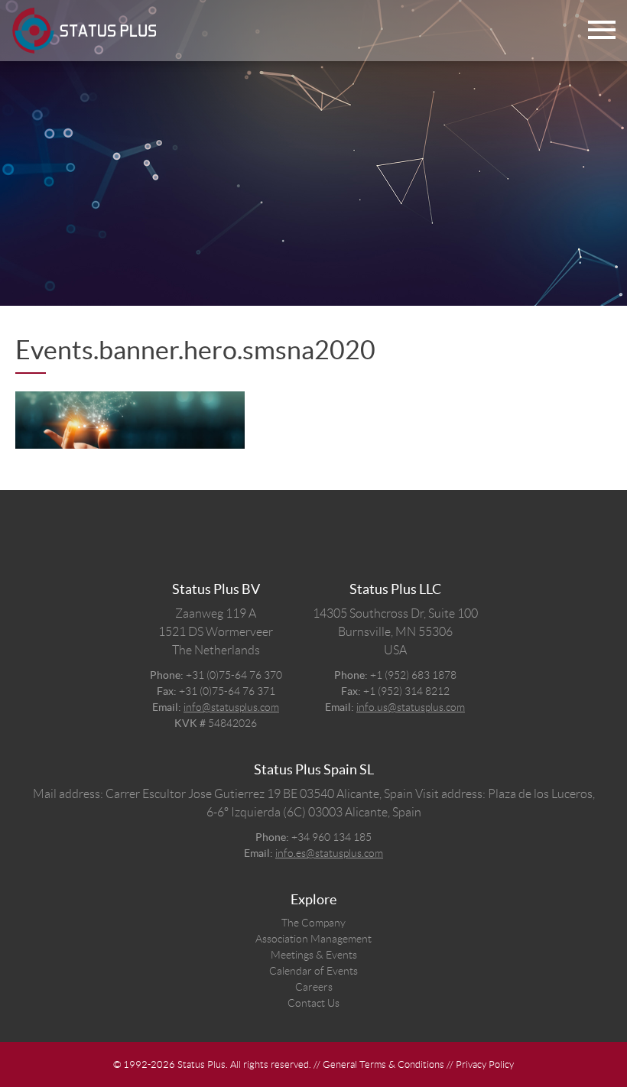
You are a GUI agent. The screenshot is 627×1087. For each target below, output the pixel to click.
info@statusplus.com (231, 707)
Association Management (313, 939)
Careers (314, 987)
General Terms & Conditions (383, 1064)
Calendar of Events (313, 971)
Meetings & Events (314, 955)
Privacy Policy (485, 1064)
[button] (602, 31)
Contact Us (313, 1003)
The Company (313, 923)
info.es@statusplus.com (329, 853)
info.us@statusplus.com (410, 707)
